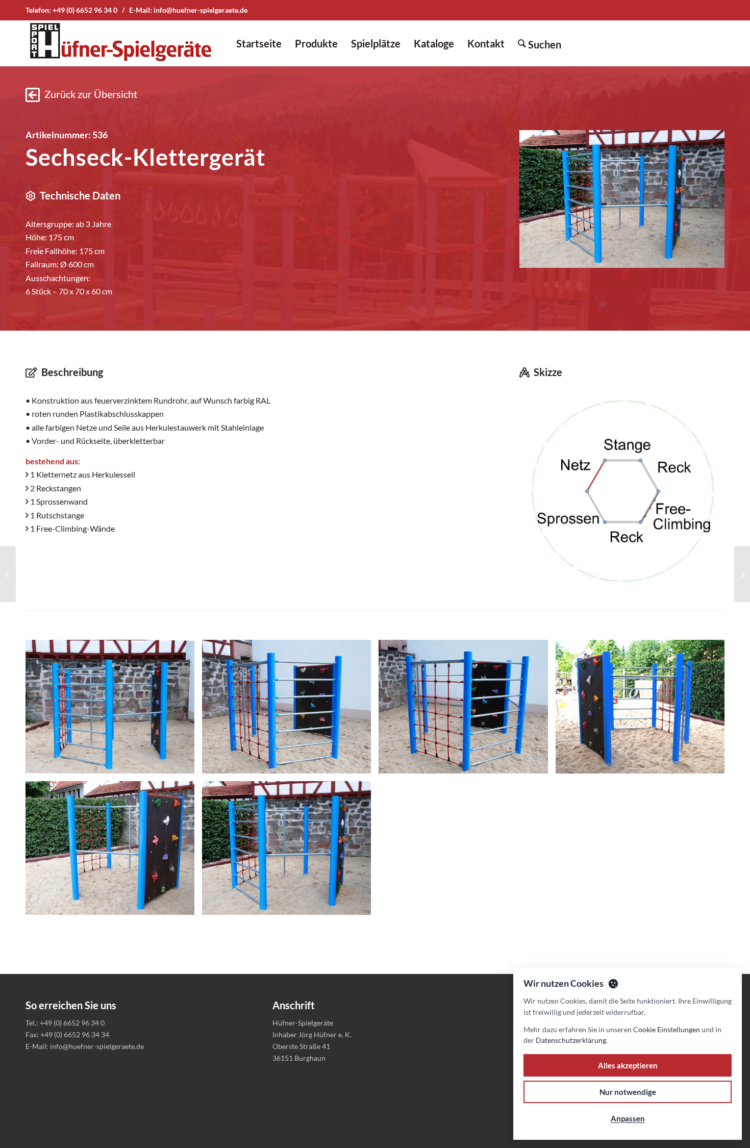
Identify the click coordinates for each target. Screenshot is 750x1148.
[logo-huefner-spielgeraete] (120, 43)
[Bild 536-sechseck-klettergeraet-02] (290, 710)
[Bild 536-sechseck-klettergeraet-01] (114, 710)
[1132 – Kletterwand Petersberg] (8, 574)
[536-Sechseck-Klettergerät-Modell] (621, 490)
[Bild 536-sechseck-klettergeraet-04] (644, 710)
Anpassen (628, 1118)
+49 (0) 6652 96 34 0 (85, 10)
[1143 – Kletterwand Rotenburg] (742, 574)
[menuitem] (259, 43)
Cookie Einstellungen (666, 1029)
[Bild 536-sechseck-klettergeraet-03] (467, 710)
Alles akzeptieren (628, 1065)
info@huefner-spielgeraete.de (200, 10)
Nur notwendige (627, 1091)
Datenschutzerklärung (571, 1040)
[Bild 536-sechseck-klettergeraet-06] (290, 851)
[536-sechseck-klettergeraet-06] (621, 198)
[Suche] (539, 43)
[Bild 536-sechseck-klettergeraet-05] (114, 851)
